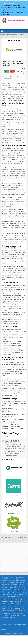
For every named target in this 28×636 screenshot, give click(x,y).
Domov (12, 34)
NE (12, 71)
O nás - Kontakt (12, 624)
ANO (6, 71)
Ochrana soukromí (21, 624)
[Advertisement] (14, 26)
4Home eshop (14, 495)
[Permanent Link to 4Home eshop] (14, 486)
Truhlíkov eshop (14, 531)
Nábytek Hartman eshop (14, 513)
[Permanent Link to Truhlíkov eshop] (14, 522)
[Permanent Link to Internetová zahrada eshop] (14, 468)
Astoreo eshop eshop (8, 3)
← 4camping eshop (5, 537)
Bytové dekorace (19, 34)
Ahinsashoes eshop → (22, 537)
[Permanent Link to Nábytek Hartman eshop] (14, 504)
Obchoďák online (4, 34)
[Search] (26, 31)
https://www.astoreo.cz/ (9, 436)
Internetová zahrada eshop (14, 477)
